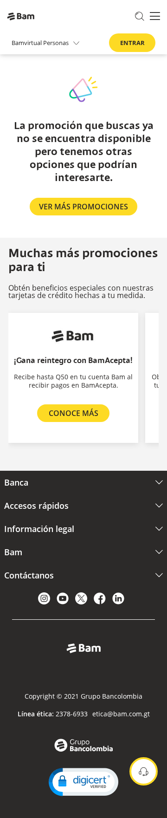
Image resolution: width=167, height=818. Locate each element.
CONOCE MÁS (73, 413)
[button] (83, 782)
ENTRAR (132, 43)
